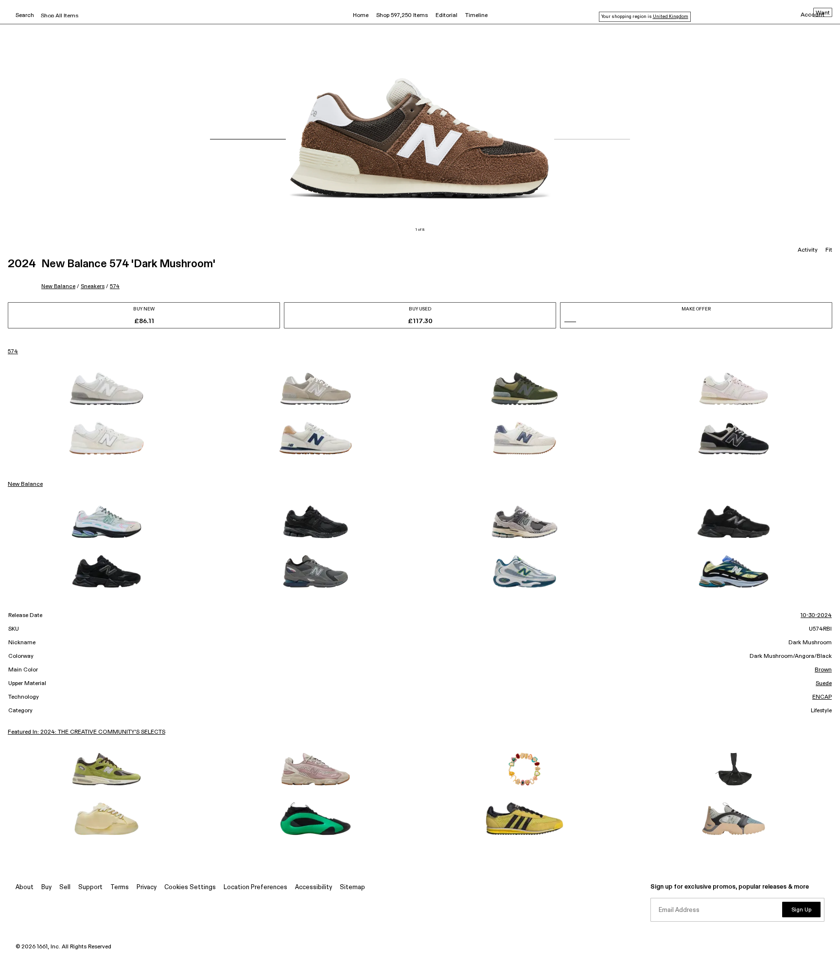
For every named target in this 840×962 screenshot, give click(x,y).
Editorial (446, 15)
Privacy (147, 887)
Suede (824, 684)
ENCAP (822, 697)
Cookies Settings (190, 887)
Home (360, 15)
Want (823, 13)
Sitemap (352, 887)
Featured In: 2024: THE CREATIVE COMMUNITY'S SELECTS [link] (86, 732)
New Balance (58, 286)
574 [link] (13, 352)
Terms (119, 887)
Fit (828, 250)
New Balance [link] (25, 484)
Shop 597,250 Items (402, 15)
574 (115, 286)
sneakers (93, 286)
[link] (106, 389)
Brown (823, 670)
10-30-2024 (816, 615)
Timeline (476, 15)
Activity (808, 250)
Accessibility (313, 887)
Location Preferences (255, 887)
